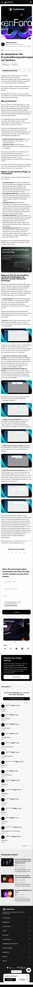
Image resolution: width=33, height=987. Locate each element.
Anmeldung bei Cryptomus (16, 698)
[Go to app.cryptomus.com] (8, 2)
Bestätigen (10, 979)
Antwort (3, 711)
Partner (23, 979)
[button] (16, 70)
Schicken (16, 612)
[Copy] (28, 648)
